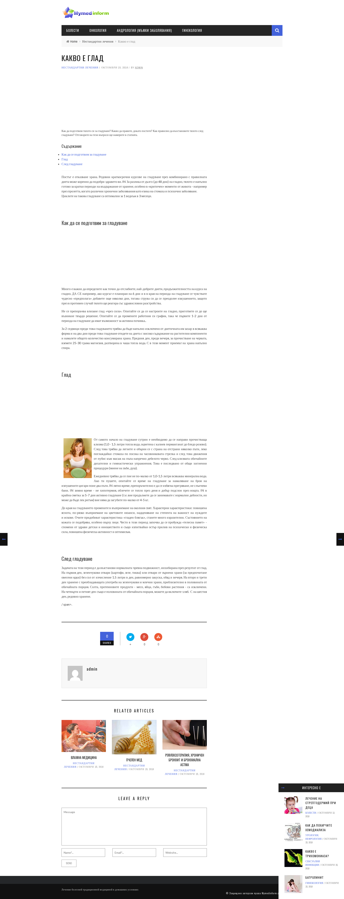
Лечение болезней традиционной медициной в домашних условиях (100, 889)
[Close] (283, 787)
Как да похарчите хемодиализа (318, 827)
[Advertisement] (134, 101)
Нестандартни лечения (80, 67)
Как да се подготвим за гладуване (84, 154)
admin (139, 67)
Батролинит (314, 877)
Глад (65, 159)
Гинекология (192, 30)
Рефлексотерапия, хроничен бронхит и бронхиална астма (184, 760)
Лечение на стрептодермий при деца (320, 802)
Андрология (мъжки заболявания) (144, 30)
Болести (72, 30)
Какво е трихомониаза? (317, 853)
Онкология (98, 30)
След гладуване (72, 164)
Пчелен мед (134, 760)
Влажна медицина (84, 757)
